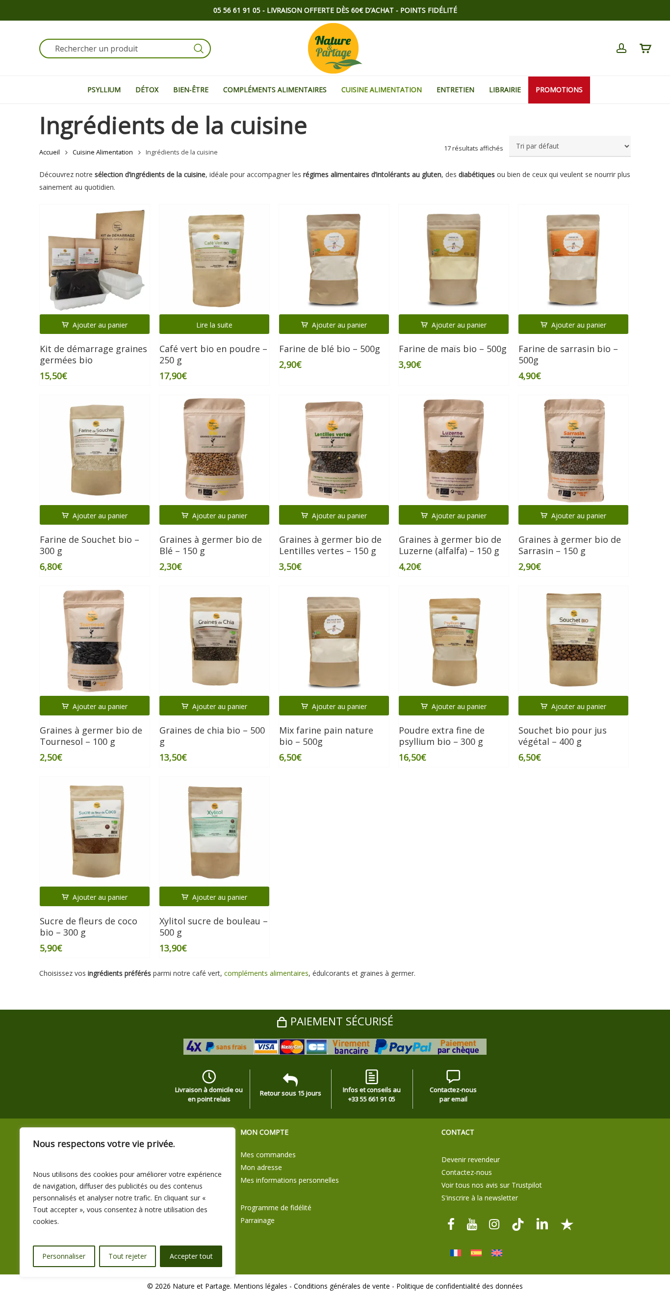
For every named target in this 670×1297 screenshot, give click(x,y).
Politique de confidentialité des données (459, 1286)
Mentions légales (260, 1286)
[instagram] (494, 1223)
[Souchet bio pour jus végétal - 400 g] (573, 641)
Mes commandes (268, 1154)
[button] (95, 324)
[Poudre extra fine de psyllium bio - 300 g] (454, 641)
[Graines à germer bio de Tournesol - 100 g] (95, 641)
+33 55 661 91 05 (371, 1098)
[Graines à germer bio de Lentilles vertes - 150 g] (334, 450)
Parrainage (257, 1220)
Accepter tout (191, 1256)
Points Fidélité (428, 10)
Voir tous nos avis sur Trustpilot (491, 1185)
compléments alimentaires (266, 973)
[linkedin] (542, 1223)
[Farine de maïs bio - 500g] (454, 259)
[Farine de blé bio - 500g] (334, 259)
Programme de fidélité (275, 1207)
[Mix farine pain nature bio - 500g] (334, 641)
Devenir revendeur (470, 1159)
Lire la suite (214, 325)
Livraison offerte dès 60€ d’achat (330, 10)
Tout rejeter (127, 1256)
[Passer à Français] (455, 1253)
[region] (127, 1202)
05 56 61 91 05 (236, 10)
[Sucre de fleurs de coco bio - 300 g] (95, 832)
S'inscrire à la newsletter (479, 1197)
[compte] (621, 48)
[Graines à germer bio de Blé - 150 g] (214, 450)
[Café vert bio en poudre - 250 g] (214, 259)
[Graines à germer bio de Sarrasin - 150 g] (573, 450)
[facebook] (451, 1223)
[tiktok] (518, 1223)
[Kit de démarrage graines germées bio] (95, 259)
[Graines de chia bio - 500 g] (214, 641)
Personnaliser (63, 1256)
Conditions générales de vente (342, 1286)
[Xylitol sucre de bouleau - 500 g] (214, 832)
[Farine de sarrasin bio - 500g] (573, 259)
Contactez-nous (466, 1172)
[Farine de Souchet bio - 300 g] (95, 450)
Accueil (49, 152)
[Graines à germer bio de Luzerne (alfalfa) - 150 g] (454, 450)
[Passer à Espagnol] (476, 1253)
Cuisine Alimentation (103, 152)
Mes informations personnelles (289, 1180)
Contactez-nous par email (453, 1094)
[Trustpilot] (567, 1223)
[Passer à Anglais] (497, 1253)
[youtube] (471, 1223)
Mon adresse (261, 1167)
